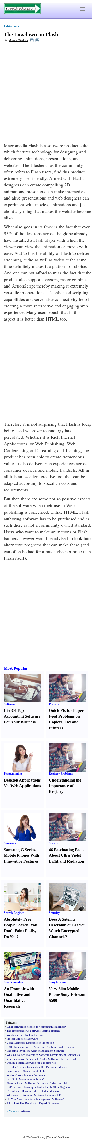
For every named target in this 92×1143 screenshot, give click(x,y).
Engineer (30, 1058)
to (38, 1058)
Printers (54, 704)
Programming (13, 773)
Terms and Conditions (58, 1137)
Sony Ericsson (58, 982)
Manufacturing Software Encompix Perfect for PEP (37, 1082)
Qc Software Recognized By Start (26, 1090)
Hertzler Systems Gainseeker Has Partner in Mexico (37, 1066)
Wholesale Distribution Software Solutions (31, 1094)
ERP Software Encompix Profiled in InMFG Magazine (39, 1087)
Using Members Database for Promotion (30, 1042)
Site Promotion (13, 982)
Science (53, 843)
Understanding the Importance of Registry (65, 786)
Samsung (10, 843)
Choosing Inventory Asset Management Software (35, 1050)
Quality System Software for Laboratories (31, 1062)
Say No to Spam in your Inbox (25, 1078)
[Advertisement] (46, 94)
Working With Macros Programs (26, 1074)
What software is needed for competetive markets (36, 1026)
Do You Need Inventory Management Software (35, 1099)
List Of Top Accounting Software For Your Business (22, 716)
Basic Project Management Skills (26, 1070)
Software (10, 704)
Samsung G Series (19, 850)
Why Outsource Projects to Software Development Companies (43, 1054)
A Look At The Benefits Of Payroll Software (33, 1103)
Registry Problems (61, 773)
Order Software (49, 1058)
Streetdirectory (38, 1137)
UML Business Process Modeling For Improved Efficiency (41, 1046)
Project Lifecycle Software (22, 1038)
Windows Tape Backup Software (26, 1034)
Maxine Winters (18, 40)
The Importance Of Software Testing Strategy (33, 1030)
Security (54, 913)
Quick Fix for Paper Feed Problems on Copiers (66, 716)
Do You (10, 937)
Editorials (11, 26)
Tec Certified (68, 1058)
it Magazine (54, 1090)
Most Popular (16, 668)
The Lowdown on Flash (31, 34)
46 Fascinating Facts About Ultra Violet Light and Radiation (66, 856)
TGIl (61, 1094)
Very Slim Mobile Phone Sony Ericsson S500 (67, 995)
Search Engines (14, 913)
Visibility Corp (15, 1058)
